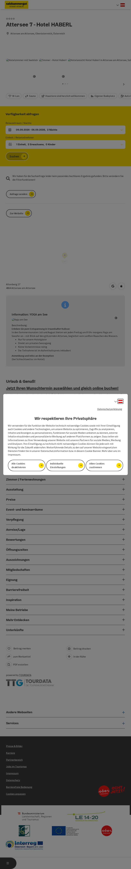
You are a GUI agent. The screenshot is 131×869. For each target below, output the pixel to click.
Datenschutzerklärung (109, 409)
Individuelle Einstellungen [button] (58, 465)
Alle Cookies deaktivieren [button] (19, 465)
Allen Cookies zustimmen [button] (96, 465)
